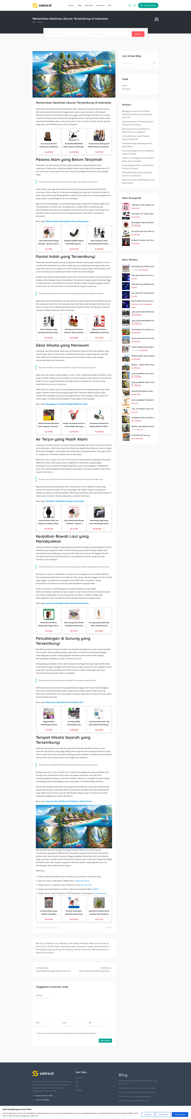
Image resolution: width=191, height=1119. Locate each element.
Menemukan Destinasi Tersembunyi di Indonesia (95, 971)
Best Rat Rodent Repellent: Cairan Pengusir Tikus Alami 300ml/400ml (49, 425)
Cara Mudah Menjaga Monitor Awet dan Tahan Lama (54, 971)
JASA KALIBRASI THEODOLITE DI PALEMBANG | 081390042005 (143, 400)
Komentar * (39, 995)
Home (71, 5)
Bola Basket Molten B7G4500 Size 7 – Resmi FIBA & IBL (143, 222)
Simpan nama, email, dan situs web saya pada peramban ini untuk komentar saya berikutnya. (67, 1033)
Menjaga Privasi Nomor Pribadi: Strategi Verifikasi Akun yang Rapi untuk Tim (137, 114)
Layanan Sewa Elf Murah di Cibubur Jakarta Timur (69, 801)
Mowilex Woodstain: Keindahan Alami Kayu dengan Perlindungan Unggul (74, 912)
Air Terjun (41, 943)
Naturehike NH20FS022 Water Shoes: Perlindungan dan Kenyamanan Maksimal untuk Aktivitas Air (74, 145)
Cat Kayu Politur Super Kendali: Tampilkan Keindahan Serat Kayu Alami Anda (49, 912)
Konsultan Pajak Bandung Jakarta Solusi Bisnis (137, 145)
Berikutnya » (106, 968)
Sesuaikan (148, 1114)
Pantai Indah (101, 946)
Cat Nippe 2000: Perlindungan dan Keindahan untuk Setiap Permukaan (74, 723)
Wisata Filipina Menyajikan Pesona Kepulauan (67, 221)
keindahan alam (69, 946)
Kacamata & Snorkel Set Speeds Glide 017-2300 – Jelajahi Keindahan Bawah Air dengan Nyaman (99, 425)
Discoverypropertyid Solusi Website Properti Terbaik (138, 152)
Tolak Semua (163, 1114)
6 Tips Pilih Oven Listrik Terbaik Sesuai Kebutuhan (135, 137)
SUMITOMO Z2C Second (140, 435)
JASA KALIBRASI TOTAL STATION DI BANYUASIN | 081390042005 (143, 382)
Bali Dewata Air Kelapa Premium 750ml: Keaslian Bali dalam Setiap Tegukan (74, 331)
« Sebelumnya (42, 968)
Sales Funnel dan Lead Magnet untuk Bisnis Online (138, 181)
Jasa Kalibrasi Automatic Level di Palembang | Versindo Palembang (143, 329)
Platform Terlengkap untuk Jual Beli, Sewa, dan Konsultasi (138, 159)
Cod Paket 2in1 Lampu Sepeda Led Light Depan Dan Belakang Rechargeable (143, 214)
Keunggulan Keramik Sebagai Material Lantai (66, 404)
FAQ (109, 5)
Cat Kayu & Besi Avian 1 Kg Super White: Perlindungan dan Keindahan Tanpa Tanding (99, 723)
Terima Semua (180, 1114)
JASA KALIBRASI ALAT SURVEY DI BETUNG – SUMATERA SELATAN (143, 374)
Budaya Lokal (67, 943)
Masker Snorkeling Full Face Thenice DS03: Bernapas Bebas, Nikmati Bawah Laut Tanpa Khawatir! (74, 425)
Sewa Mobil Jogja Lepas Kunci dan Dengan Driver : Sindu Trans (99, 522)
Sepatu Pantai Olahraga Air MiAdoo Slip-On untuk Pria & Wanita (99, 145)
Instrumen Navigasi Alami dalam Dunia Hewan (67, 603)
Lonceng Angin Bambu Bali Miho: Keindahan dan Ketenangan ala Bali (99, 624)
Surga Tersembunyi (65, 949)
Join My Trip (86, 885)
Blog (79, 5)
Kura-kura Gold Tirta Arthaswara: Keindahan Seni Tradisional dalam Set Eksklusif (48, 145)
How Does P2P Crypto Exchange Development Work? (143, 293)
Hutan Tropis (54, 946)
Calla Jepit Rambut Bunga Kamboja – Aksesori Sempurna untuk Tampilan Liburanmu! (74, 522)
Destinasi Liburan (98, 943)
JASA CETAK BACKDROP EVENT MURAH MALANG (143, 312)
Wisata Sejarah (100, 949)
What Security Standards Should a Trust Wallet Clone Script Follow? (143, 284)
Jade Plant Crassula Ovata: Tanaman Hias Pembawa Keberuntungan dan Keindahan (99, 912)
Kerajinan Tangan (86, 946)
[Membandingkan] (134, 5)
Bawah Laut (53, 943)
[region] (95, 1112)
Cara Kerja (100, 5)
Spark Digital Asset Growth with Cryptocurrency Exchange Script (143, 301)
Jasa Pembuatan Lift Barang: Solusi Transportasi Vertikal (137, 123)
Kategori (124, 85)
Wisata (40, 22)
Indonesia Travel (82, 880)
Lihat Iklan (89, 5)
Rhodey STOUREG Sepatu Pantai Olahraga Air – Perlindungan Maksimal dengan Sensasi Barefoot (74, 242)
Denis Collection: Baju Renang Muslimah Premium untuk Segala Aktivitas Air (99, 242)
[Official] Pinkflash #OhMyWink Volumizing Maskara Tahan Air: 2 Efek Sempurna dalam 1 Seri (99, 331)
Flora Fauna (41, 946)
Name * (38, 1022)
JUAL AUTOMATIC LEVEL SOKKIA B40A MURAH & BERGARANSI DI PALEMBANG (143, 409)
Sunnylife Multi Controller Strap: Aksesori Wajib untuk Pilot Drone (143, 231)
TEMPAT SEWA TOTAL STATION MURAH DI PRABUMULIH (143, 356)
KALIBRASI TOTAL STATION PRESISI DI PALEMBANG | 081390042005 (143, 418)
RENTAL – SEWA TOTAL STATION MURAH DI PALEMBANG (143, 365)
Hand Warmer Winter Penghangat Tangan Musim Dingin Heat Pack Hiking (48, 624)
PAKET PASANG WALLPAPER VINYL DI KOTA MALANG (143, 347)
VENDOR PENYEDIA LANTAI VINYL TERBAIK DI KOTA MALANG (143, 391)
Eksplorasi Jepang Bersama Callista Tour (65, 702)
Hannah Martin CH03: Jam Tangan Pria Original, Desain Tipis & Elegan (49, 522)
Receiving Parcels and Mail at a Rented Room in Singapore (136, 130)
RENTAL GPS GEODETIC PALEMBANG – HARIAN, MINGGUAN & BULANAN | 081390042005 (143, 426)
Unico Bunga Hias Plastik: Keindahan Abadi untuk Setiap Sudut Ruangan (74, 624)
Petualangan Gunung (45, 949)
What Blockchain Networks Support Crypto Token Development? (143, 275)
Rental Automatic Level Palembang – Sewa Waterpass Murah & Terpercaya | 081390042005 (143, 338)
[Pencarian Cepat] (157, 19)
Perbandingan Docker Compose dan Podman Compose (138, 166)
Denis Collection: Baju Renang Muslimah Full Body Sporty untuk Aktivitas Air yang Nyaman (49, 331)
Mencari (138, 34)
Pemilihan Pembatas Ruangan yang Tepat (65, 501)
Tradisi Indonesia (83, 949)
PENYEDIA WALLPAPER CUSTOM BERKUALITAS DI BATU (143, 266)
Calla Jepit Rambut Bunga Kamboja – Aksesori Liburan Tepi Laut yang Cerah (49, 242)
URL (90, 1022)
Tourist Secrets (100, 893)
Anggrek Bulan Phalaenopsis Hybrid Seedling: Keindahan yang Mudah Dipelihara (49, 723)
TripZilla (95, 889)
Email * (64, 1022)
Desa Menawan (82, 943)
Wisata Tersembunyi (45, 952)
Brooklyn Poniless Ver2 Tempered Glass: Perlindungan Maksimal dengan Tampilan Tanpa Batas (143, 240)
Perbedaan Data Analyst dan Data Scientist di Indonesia (137, 174)
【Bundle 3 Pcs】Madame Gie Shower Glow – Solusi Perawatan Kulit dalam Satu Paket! (143, 205)
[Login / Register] (129, 5)
